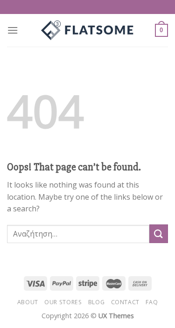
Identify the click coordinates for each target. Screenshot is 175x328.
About (27, 302)
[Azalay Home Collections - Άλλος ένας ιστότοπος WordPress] (87, 30)
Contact (125, 302)
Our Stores (63, 302)
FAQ (152, 302)
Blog (96, 302)
